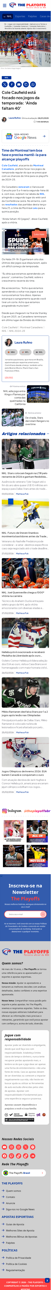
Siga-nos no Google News (20, 1209)
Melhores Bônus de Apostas (21, 1236)
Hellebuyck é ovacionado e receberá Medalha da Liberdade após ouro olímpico (23, 656)
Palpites (32, 16)
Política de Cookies (16, 1264)
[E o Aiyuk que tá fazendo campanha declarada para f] (13, 831)
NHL (9, 16)
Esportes (20, 16)
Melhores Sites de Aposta (20, 1230)
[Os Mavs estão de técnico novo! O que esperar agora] (37, 856)
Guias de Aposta (15, 1224)
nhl (6, 78)
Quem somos (13, 1190)
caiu (35, 208)
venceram (24, 186)
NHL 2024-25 (17, 330)
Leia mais (9, 377)
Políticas (9, 1250)
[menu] (5, 5)
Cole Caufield (10, 165)
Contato (10, 1197)
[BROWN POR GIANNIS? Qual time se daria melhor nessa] (37, 831)
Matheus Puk (22, 494)
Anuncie (10, 1203)
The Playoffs (12, 1183)
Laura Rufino (15, 117)
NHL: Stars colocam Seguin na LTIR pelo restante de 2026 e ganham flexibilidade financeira (25, 477)
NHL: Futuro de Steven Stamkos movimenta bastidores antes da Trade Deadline (24, 536)
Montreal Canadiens (31, 327)
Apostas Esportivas (18, 1217)
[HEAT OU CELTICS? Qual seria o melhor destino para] (13, 856)
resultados (11, 204)
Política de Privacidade (18, 1257)
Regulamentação (15, 1270)
